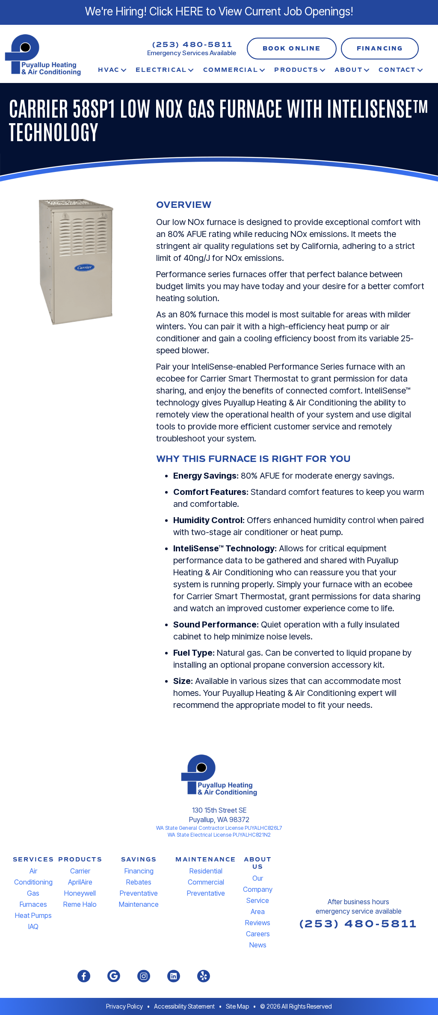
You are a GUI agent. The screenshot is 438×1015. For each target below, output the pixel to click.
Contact (397, 70)
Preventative (206, 893)
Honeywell (80, 893)
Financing (139, 871)
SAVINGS (139, 859)
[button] (292, 48)
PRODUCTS (80, 859)
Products (296, 70)
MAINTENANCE (205, 859)
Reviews (257, 922)
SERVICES (33, 859)
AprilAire (80, 882)
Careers (258, 933)
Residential (205, 871)
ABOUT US (258, 863)
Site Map (237, 1006)
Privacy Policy (124, 1006)
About (348, 70)
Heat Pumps (33, 915)
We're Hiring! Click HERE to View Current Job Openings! (219, 11)
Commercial (230, 70)
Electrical (161, 70)
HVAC (108, 70)
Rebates (138, 882)
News (257, 945)
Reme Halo (80, 904)
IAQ (33, 926)
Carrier (80, 871)
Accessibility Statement (184, 1006)
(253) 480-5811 (192, 44)
